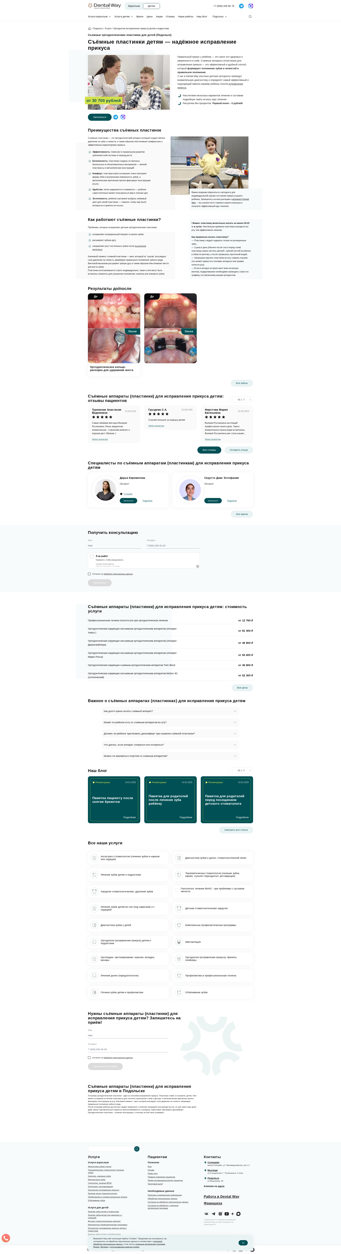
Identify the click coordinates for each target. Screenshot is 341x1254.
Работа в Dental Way (221, 1197)
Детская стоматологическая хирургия (104, 1221)
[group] (114, 799)
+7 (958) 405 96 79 (223, 6)
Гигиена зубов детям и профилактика (104, 1234)
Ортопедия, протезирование (100, 1186)
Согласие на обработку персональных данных (168, 1202)
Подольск (213, 1178)
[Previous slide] (233, 400)
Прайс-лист (153, 1173)
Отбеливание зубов (96, 1200)
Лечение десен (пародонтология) (102, 1193)
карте (221, 1186)
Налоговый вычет (155, 1184)
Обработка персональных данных (162, 1198)
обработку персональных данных (118, 574)
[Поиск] (250, 16)
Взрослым (134, 6)
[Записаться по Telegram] (241, 6)
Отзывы (151, 1170)
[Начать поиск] (136, 1149)
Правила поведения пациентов (161, 1177)
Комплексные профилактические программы (107, 1225)
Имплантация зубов (96, 1179)
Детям (151, 6)
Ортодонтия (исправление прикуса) (103, 1190)
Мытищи (213, 1170)
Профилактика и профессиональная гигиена (107, 1197)
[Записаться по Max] (251, 6)
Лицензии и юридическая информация (165, 1195)
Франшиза (213, 1203)
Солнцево (213, 1162)
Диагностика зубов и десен (99, 1166)
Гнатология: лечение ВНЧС (100, 1183)
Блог (150, 1166)
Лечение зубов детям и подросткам (103, 1212)
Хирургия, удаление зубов (99, 1176)
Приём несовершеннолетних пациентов (165, 1180)
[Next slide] (250, 400)
